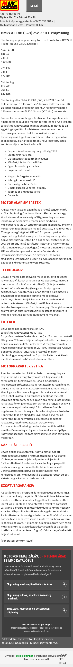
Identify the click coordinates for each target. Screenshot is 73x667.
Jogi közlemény (43, 638)
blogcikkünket (24, 655)
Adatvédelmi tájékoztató (17, 638)
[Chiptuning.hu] (9, 9)
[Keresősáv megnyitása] (22, 5)
